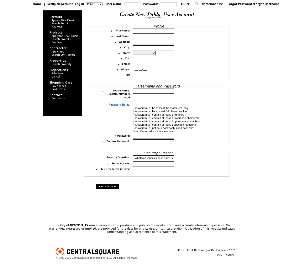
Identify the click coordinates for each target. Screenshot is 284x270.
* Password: (122, 136)
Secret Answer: (118, 164)
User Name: (114, 4)
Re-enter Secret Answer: (113, 170)
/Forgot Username (266, 4)
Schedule (57, 73)
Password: (150, 4)
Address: (122, 42)
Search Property (62, 64)
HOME (219, 254)
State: (124, 53)
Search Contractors (63, 54)
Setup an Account (60, 4)
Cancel (56, 76)
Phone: (123, 70)
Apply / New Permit (63, 20)
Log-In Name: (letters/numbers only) (116, 94)
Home (37, 4)
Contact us (58, 98)
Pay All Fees (59, 86)
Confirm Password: (116, 142)
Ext (128, 75)
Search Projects (61, 39)
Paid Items (58, 89)
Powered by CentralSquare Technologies (113, 252)
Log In (79, 4)
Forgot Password (239, 4)
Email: (124, 64)
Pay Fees (57, 26)
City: (125, 48)
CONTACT (231, 254)
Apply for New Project (65, 36)
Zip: (125, 59)
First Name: (120, 31)
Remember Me (212, 4)
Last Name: (120, 37)
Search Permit (60, 23)
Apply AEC (58, 51)
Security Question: (118, 157)
